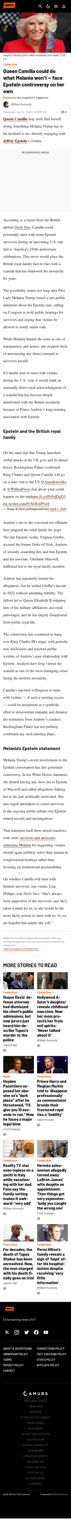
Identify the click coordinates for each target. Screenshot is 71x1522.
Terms (7, 1359)
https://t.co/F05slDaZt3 (48, 496)
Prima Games (35, 1423)
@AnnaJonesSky (54, 481)
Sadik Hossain (45, 1119)
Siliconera (35, 1428)
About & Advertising (17, 1348)
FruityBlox (36, 1472)
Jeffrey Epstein (15, 140)
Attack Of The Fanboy (35, 1417)
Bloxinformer (36, 1478)
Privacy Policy (13, 1365)
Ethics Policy (46, 1359)
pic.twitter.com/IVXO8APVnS (26, 503)
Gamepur (35, 1412)
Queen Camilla (15, 118)
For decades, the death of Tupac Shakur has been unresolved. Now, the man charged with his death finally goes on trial (18, 1263)
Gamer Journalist (35, 1445)
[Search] (40, 6)
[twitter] (26, 1332)
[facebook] (36, 1332)
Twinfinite (35, 1406)
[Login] (64, 6)
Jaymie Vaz (10, 1045)
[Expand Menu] (56, 6)
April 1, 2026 (58, 509)
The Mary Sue (35, 1461)
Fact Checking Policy (51, 1354)
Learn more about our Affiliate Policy (20, 948)
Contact (9, 1370)
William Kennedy (47, 1040)
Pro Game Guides (35, 1401)
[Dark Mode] (48, 6)
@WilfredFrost (18, 489)
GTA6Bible (35, 1483)
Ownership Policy (15, 1354)
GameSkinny (35, 1450)
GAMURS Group (60, 1494)
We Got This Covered (35, 1434)
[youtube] (46, 1332)
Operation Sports (35, 1456)
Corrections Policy (50, 1348)
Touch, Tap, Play (35, 1467)
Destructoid (35, 1439)
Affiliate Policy (48, 1365)
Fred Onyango (11, 1129)
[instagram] (17, 1332)
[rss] (7, 1332)
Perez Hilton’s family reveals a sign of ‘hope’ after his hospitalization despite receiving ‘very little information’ (51, 1266)
